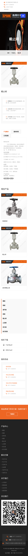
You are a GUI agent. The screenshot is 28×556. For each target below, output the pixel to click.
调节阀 (4, 310)
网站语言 (6, 9)
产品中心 (14, 53)
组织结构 (4, 490)
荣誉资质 (4, 485)
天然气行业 (5, 470)
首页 (8, 53)
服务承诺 (16, 132)
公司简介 (4, 482)
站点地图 (7, 553)
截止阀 (19, 53)
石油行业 (4, 464)
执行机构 (5, 331)
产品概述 (6, 132)
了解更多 (12, 414)
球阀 (4, 305)
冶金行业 (4, 472)
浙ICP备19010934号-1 (17, 553)
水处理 (4, 467)
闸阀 (4, 314)
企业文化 (4, 488)
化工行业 (4, 462)
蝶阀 (4, 301)
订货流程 (6, 136)
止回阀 (4, 323)
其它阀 (4, 327)
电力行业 (4, 459)
